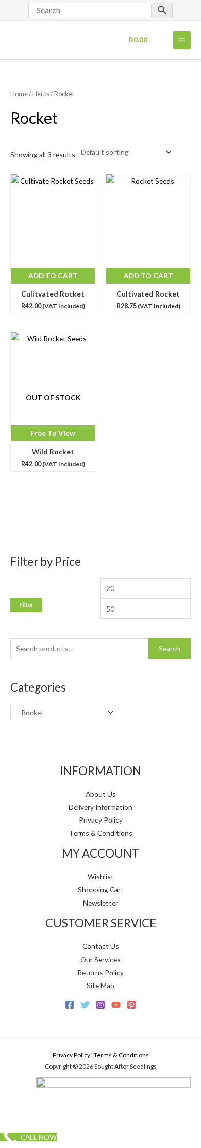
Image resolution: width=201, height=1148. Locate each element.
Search (169, 648)
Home (19, 94)
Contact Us (100, 946)
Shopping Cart (101, 889)
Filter (26, 604)
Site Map (100, 985)
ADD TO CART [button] (53, 275)
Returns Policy (100, 972)
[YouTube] (116, 1004)
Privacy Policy (101, 819)
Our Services (100, 959)
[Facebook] (69, 1004)
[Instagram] (100, 1004)
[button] (20, 185)
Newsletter (100, 902)
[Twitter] (85, 1004)
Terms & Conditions (100, 833)
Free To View (52, 433)
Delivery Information (100, 806)
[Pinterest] (131, 1004)
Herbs (40, 94)
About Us (101, 794)
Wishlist (101, 876)
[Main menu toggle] (182, 40)
